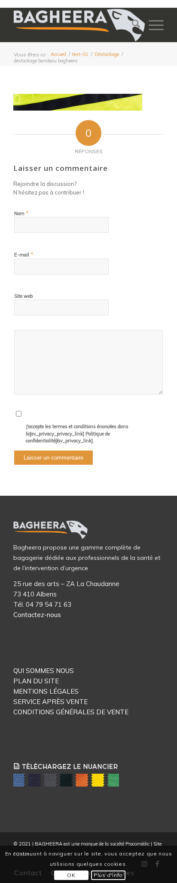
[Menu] (152, 25)
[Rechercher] (131, 25)
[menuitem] (131, 25)
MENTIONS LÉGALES (46, 691)
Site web (23, 296)
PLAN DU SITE (36, 681)
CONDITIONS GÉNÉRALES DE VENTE (70, 712)
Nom (21, 213)
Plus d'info (108, 875)
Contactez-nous (37, 615)
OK (71, 875)
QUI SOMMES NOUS (43, 671)
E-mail (24, 254)
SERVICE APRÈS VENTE (50, 702)
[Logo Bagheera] (79, 25)
